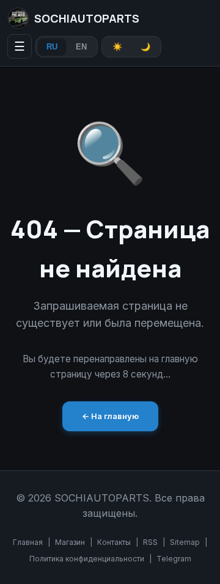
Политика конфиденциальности (86, 558)
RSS (150, 542)
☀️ (117, 46)
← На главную (110, 416)
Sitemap (185, 542)
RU (51, 46)
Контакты (114, 542)
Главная (28, 542)
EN (81, 46)
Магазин (70, 542)
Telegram (173, 558)
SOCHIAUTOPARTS (86, 18)
